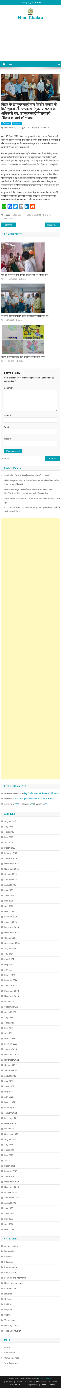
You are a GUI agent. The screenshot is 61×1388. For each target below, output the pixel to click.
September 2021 (12, 1134)
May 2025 (8, 901)
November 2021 (11, 1123)
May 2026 (8, 837)
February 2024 (10, 980)
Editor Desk (17, 215)
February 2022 (10, 1107)
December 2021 (11, 1118)
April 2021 (8, 1160)
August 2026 (10, 821)
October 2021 (10, 1129)
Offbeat (8, 1299)
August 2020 (10, 1203)
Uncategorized (11, 1325)
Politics (6, 123)
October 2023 (10, 1001)
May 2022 (8, 1092)
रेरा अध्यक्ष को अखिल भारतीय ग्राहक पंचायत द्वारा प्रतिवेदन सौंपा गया (24, 316)
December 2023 (11, 991)
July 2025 (8, 890)
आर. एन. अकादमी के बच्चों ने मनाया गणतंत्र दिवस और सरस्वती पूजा (24, 275)
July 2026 (8, 827)
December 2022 (11, 1054)
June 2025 (9, 895)
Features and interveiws (15, 1278)
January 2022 (10, 1113)
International (10, 1288)
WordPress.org (11, 1363)
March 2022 (9, 1102)
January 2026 (10, 858)
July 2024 (8, 954)
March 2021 (9, 1166)
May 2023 (8, 1028)
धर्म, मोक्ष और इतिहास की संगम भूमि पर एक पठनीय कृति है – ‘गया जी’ (27, 475)
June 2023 (9, 1023)
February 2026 (10, 853)
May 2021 (8, 1155)
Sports (7, 1315)
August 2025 (10, 885)
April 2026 (8, 842)
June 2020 (9, 1213)
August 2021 (10, 1139)
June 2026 (9, 832)
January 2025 (10, 922)
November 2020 (11, 1187)
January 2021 (10, 1176)
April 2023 (8, 1033)
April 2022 (8, 1097)
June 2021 (9, 1150)
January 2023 (10, 1049)
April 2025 (8, 906)
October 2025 (10, 874)
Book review (9, 1251)
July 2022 (8, 1081)
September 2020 (12, 1198)
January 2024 (10, 985)
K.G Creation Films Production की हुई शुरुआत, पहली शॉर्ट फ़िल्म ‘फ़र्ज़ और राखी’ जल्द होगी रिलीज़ (32, 509)
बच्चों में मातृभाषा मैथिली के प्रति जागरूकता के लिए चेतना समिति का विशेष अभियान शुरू (32, 500)
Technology (9, 1320)
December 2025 (11, 864)
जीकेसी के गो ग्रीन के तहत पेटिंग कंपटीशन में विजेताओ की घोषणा (23, 357)
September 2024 (12, 943)
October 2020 (10, 1192)
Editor (27, 128)
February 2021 (10, 1171)
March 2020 (9, 1229)
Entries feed (9, 1353)
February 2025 (10, 917)
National (8, 1294)
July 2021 (8, 1145)
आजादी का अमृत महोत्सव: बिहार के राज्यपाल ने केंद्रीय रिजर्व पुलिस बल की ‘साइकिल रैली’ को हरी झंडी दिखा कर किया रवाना (10, 225)
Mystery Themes (44, 1379)
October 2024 (10, 938)
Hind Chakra (30, 17)
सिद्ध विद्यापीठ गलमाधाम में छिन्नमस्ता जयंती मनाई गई (42, 793)
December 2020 (11, 1182)
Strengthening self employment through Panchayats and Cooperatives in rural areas (53, 225)
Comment (8, 388)
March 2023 (9, 1038)
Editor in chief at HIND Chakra (39, 215)
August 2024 (10, 948)
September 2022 (12, 1070)
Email (7, 427)
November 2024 (11, 933)
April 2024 (8, 970)
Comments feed (11, 1358)
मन (16, 804)
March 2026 (9, 848)
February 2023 (10, 1044)
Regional (16, 123)
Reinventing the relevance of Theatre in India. (34, 799)
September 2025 (12, 880)
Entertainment (10, 1267)
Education (8, 1262)
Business (8, 1256)
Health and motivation (14, 1283)
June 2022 (9, 1086)
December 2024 (11, 927)
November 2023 (11, 996)
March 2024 (9, 975)
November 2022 (11, 1060)
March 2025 (9, 911)
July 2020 (8, 1208)
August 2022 (10, 1076)
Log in (7, 1347)
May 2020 (8, 1219)
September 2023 (12, 1007)
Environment (10, 1272)
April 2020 (8, 1224)
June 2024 (9, 959)
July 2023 (8, 1017)
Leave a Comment (41, 128)
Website (7, 439)
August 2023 (10, 1012)
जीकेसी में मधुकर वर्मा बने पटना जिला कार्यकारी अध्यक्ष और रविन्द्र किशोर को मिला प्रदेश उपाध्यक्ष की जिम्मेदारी (31, 482)
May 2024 (8, 964)
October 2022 (10, 1065)
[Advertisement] (30, 44)
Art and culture (11, 1246)
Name (7, 416)
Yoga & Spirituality (12, 1331)
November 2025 (11, 869)
